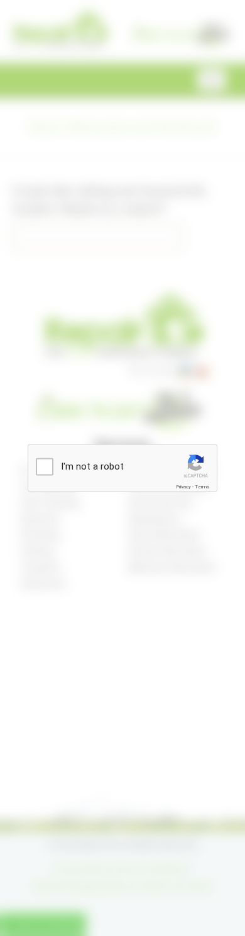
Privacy (183, 486)
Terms (202, 486)
